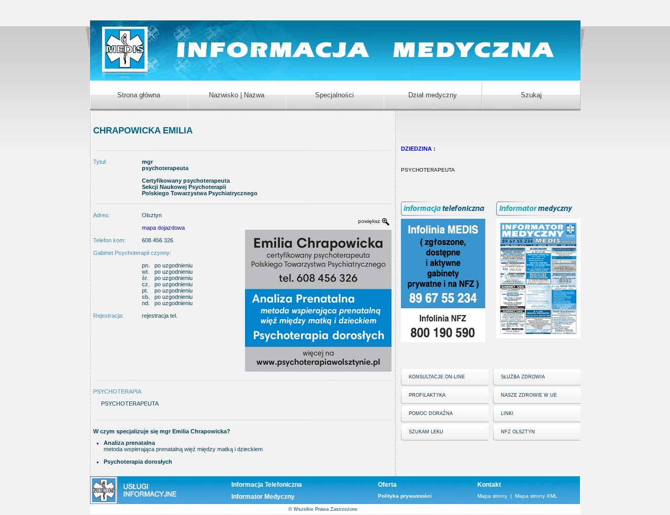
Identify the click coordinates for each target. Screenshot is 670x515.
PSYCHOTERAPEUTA (428, 170)
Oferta (387, 484)
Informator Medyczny (263, 496)
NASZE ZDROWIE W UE (529, 395)
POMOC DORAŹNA (431, 413)
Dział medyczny (432, 95)
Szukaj (531, 95)
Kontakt (489, 484)
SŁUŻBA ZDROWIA (523, 376)
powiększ (369, 221)
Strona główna (138, 95)
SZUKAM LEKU (426, 431)
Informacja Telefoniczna (266, 484)
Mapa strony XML (536, 496)
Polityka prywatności (405, 496)
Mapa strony (492, 496)
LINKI (507, 413)
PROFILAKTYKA (427, 395)
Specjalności (334, 95)
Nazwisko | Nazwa (236, 95)
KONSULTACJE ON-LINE (437, 376)
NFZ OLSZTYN (518, 431)
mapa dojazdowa (163, 228)
